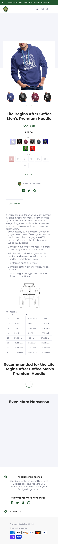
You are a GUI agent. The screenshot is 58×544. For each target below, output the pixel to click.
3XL (45, 159)
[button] (2, 2)
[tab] (14, 203)
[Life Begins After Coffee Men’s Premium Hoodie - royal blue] (23, 97)
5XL (32, 165)
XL (31, 159)
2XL (38, 159)
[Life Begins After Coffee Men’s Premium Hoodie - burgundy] (47, 97)
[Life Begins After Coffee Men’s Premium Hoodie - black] (35, 97)
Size (29, 155)
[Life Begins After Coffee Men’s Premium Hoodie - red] (10, 97)
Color (29, 138)
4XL (25, 165)
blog (17, 481)
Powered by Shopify (18, 528)
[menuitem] (37, 9)
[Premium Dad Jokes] (5, 9)
